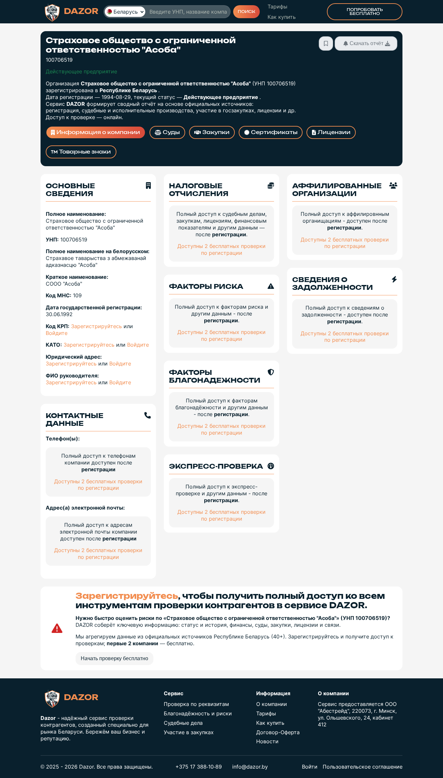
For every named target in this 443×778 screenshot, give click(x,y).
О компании (271, 704)
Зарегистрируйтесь (96, 326)
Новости (267, 741)
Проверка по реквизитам (196, 704)
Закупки (216, 132)
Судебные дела (183, 723)
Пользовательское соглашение (362, 766)
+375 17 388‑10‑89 (198, 766)
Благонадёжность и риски (198, 713)
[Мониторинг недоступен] (326, 43)
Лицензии (334, 132)
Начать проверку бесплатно (114, 658)
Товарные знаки (85, 151)
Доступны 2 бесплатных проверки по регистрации (98, 484)
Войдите (56, 333)
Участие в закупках (189, 732)
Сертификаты (274, 132)
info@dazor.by (250, 766)
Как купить (282, 17)
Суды (171, 132)
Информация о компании (98, 132)
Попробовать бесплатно (365, 12)
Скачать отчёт (366, 43)
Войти (309, 766)
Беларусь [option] (126, 11)
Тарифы (277, 6)
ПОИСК (246, 12)
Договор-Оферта (278, 732)
